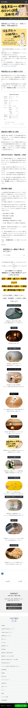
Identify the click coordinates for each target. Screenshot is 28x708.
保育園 (2, 693)
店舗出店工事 (3, 683)
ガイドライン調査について (14, 457)
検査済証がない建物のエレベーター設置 (14, 496)
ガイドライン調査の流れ (14, 477)
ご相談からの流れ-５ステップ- (7, 632)
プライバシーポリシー (5, 679)
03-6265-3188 (15, 604)
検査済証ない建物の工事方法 (14, 305)
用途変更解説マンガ (14, 436)
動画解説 (14, 416)
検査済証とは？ (14, 393)
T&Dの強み (14, 327)
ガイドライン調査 (4, 696)
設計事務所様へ (4, 669)
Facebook (13, 621)
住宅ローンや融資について (14, 348)
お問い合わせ (3, 676)
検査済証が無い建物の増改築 (14, 369)
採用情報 (3, 673)
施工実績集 (3, 649)
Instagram (15, 621)
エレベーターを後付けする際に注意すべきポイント (10, 666)
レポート (5, 18)
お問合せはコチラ (20, 705)
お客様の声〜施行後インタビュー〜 (7, 628)
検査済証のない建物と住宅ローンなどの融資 (9, 659)
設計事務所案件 (4, 700)
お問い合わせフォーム (15, 608)
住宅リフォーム (4, 686)
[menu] (26, 2)
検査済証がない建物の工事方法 (7, 652)
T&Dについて (3, 639)
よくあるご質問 (14, 545)
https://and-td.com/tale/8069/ (10, 66)
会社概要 (3, 625)
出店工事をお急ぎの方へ (5, 662)
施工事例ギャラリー (5, 645)
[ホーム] (1, 17)
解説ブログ (14, 520)
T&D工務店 (4, 2)
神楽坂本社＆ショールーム (6, 635)
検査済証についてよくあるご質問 (7, 656)
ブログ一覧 (3, 642)
